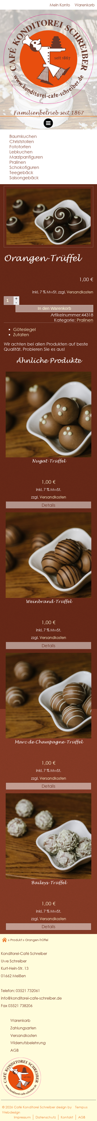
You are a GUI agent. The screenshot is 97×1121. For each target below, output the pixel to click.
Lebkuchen (20, 151)
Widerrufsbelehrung (28, 1042)
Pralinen (17, 162)
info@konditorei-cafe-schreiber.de (31, 998)
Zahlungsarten (23, 1027)
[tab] (53, 329)
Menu (48, 123)
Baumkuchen (23, 136)
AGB (14, 1050)
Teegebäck (21, 172)
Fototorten (20, 146)
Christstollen (21, 141)
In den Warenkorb (54, 308)
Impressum (22, 1117)
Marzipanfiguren (26, 157)
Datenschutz (46, 1117)
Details (48, 505)
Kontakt (67, 1117)
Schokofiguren (24, 167)
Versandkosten (80, 291)
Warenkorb (85, 4)
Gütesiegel (24, 329)
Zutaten (21, 334)
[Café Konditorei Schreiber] (48, 60)
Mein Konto (60, 4)
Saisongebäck (24, 177)
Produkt (16, 940)
